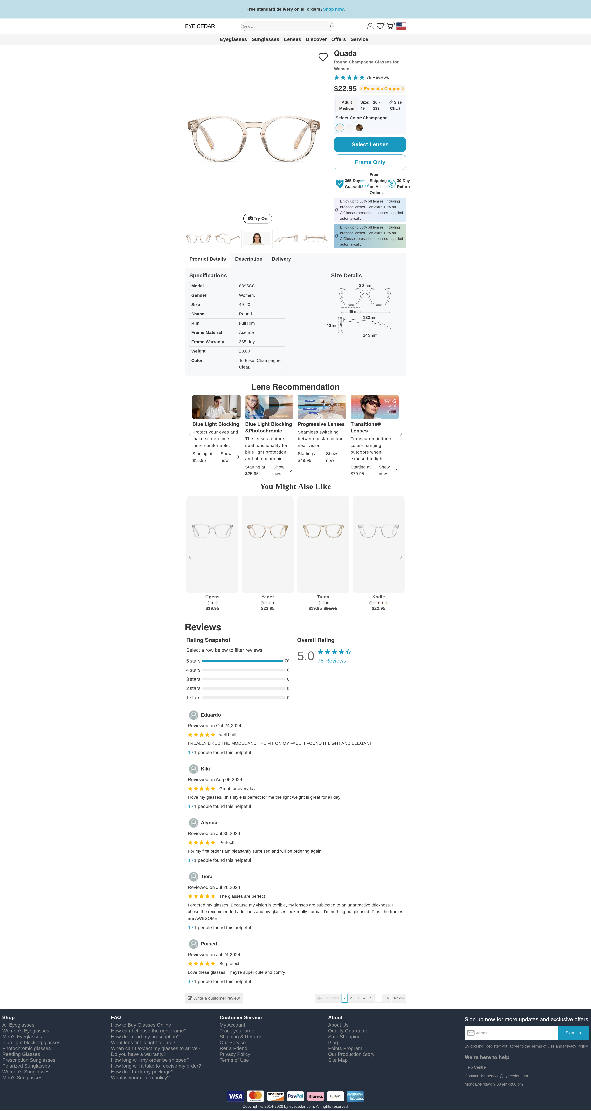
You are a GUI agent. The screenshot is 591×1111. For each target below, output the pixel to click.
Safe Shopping (344, 1036)
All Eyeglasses (18, 1025)
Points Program (345, 1048)
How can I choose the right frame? (149, 1031)
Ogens (212, 596)
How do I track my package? (142, 1072)
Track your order (238, 1031)
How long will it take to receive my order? (156, 1066)
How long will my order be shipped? (150, 1060)
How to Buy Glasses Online (141, 1025)
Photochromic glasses (26, 1048)
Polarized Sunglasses (26, 1066)
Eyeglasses (233, 39)
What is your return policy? (140, 1077)
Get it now (351, 9)
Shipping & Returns (241, 1036)
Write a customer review (216, 998)
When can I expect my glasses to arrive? (155, 1048)
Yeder (267, 596)
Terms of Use (234, 1060)
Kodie (378, 596)
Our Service (233, 1042)
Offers (338, 39)
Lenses (292, 39)
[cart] (389, 26)
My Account (232, 1025)
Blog (333, 1042)
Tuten (323, 596)
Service (359, 39)
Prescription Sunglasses (28, 1060)
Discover (316, 39)
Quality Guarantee (348, 1031)
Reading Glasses (21, 1054)
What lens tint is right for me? (143, 1042)
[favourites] (380, 26)
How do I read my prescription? (145, 1036)
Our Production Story (351, 1054)
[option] (212, 555)
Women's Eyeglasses (25, 1031)
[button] (400, 434)
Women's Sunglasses (26, 1072)
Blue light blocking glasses (31, 1042)
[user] (370, 26)
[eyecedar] (200, 26)
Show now (226, 457)
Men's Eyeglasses (22, 1036)
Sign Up (573, 1032)
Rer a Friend (233, 1048)
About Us (338, 1025)
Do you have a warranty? (138, 1054)
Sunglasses (265, 39)
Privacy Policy (235, 1054)
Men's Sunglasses (22, 1077)
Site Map (338, 1060)
